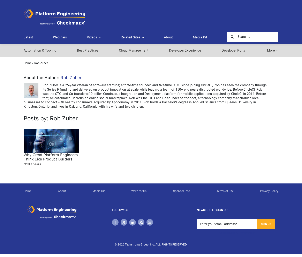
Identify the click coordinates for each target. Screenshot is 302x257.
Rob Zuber (71, 77)
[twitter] (124, 222)
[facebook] (115, 222)
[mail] (149, 222)
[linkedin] (132, 222)
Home (27, 63)
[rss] (141, 222)
